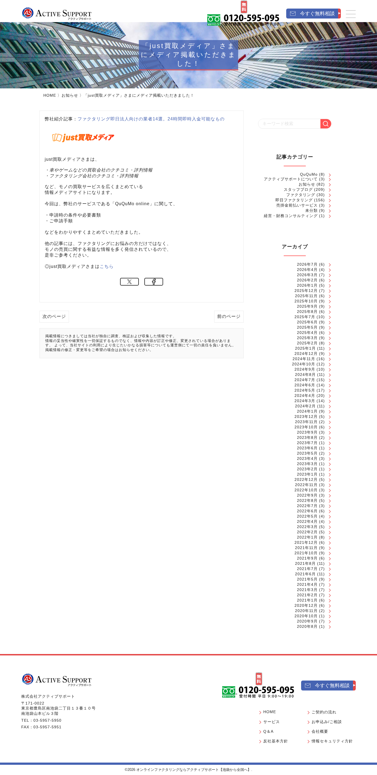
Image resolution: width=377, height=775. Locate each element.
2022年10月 (306, 490)
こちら (107, 266)
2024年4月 (304, 395)
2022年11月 (306, 485)
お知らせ (70, 95)
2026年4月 (307, 269)
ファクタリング (300, 195)
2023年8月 (307, 437)
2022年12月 (306, 479)
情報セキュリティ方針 (332, 741)
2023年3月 (307, 464)
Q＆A (268, 731)
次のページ (54, 316)
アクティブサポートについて (291, 179)
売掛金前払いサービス (297, 205)
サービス (271, 721)
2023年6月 (307, 448)
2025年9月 (307, 306)
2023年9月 (307, 432)
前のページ (229, 316)
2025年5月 (307, 327)
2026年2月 (307, 280)
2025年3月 (307, 338)
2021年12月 (306, 542)
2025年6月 (307, 322)
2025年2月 (307, 343)
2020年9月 (307, 621)
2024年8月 (305, 374)
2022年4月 (307, 521)
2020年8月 (307, 626)
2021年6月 (305, 574)
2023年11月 (306, 422)
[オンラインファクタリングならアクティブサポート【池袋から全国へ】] (56, 679)
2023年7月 (307, 443)
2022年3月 (307, 526)
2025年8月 (307, 311)
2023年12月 (306, 416)
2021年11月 (306, 547)
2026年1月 (307, 285)
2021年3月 (307, 589)
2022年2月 (307, 532)
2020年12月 (306, 605)
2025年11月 (306, 296)
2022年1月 (307, 537)
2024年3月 (304, 401)
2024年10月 (303, 364)
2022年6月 (307, 511)
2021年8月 (305, 563)
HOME (49, 95)
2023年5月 (307, 453)
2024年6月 (304, 385)
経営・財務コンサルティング (291, 215)
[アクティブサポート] (56, 13)
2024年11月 (304, 359)
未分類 (311, 210)
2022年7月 (307, 506)
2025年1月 (305, 348)
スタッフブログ (298, 189)
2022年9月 (307, 495)
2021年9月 (307, 558)
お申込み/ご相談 (327, 721)
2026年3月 (307, 275)
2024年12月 (306, 353)
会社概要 (320, 731)
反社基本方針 (275, 741)
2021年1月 (307, 600)
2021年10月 (306, 553)
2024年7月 (304, 380)
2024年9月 (304, 369)
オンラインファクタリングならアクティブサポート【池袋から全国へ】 (193, 770)
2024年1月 (307, 411)
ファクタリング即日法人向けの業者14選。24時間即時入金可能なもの (151, 119)
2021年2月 (307, 595)
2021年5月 (307, 579)
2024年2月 (305, 406)
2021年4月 (307, 584)
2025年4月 (307, 332)
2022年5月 (307, 516)
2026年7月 (307, 264)
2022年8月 (307, 500)
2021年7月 (307, 568)
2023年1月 (307, 474)
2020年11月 (306, 610)
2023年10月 (306, 427)
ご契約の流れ (324, 712)
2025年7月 (304, 317)
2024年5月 (304, 390)
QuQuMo (309, 174)
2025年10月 (306, 301)
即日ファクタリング (294, 200)
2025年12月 (306, 290)
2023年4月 (307, 458)
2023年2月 (307, 469)
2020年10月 (306, 616)
